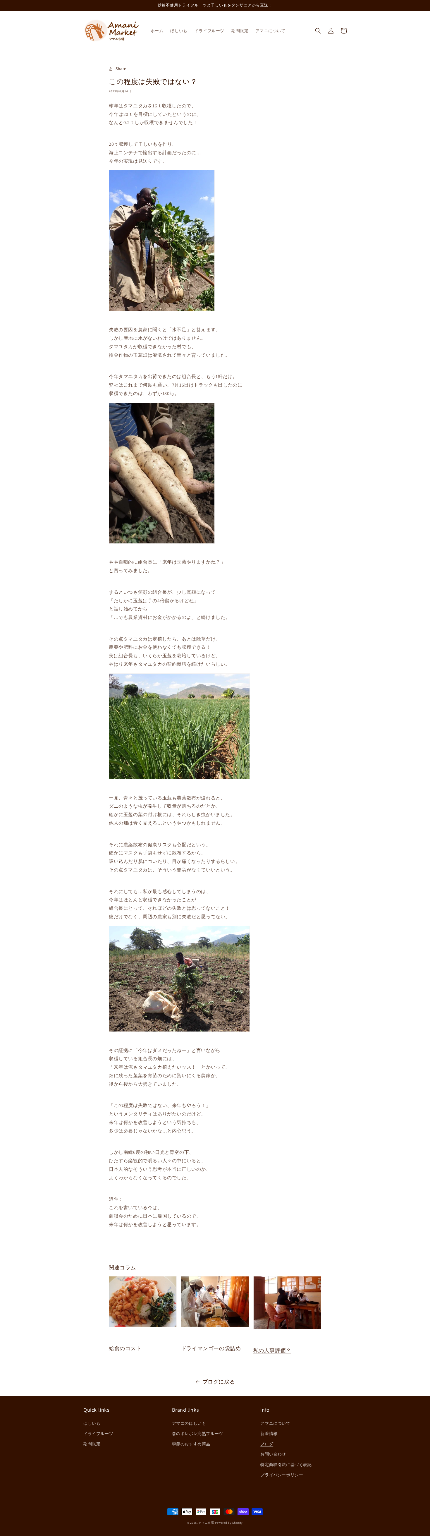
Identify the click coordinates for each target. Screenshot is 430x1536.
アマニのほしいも (189, 1423)
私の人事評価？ (272, 1350)
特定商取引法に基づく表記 (286, 1464)
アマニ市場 (206, 1523)
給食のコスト (125, 1348)
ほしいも (91, 1423)
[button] (318, 30)
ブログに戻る (218, 1381)
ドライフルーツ (98, 1433)
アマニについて (275, 1423)
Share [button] (121, 68)
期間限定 (91, 1443)
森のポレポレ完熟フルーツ (197, 1433)
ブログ (266, 1443)
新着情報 (268, 1433)
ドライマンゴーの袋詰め (211, 1348)
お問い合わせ (273, 1454)
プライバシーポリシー (281, 1474)
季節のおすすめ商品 (191, 1443)
